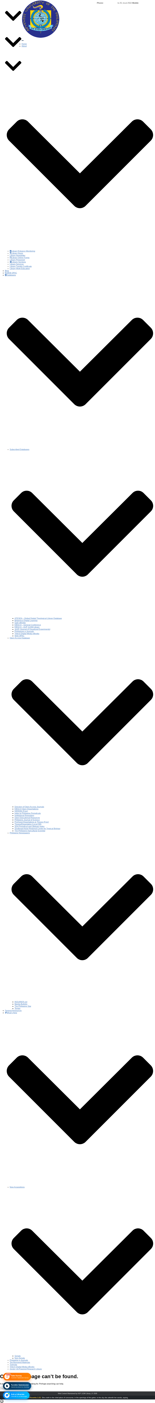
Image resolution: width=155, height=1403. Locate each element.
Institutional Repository (24, 815)
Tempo (17, 1008)
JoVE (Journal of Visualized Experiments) (32, 629)
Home (7, 3)
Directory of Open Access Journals (29, 807)
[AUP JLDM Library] (41, 38)
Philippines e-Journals (24, 631)
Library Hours (17, 253)
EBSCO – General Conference (28, 625)
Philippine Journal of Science (27, 820)
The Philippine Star (23, 1006)
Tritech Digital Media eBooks (27, 634)
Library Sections (19, 262)
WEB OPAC (12, 29)
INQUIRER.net (21, 1002)
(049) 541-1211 (110, 3)
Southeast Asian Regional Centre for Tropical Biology (37, 829)
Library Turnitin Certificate (21, 266)
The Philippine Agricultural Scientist (30, 831)
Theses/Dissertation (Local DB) (28, 824)
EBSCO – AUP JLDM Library (27, 627)
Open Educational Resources (27, 818)
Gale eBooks (20, 623)
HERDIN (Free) (21, 811)
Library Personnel (17, 260)
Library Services (17, 264)
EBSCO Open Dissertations (26, 809)
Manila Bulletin (21, 1004)
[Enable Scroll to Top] (2, 1401)
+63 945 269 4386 (147, 3)
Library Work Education (20, 269)
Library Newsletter (17, 255)
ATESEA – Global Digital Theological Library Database (38, 618)
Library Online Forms (20, 258)
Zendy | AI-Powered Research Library (26, 1369)
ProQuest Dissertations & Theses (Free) (32, 822)
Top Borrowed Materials (20, 1362)
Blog (7, 27)
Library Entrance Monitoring (23, 251)
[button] (13, 25)
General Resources (13, 53)
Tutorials (13, 1365)
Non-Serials (20, 1358)
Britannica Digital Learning (26, 621)
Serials (18, 1356)
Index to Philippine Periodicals (28, 813)
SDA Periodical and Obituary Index (29, 826)
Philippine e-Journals (19, 1360)
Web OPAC (19, 636)
